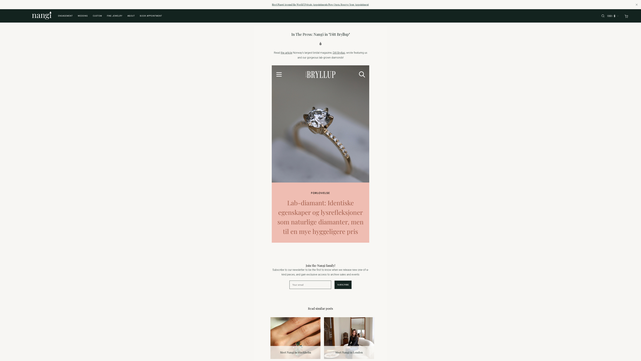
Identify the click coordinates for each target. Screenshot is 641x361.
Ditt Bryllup (339, 52)
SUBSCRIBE (343, 285)
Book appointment (151, 16)
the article (286, 52)
